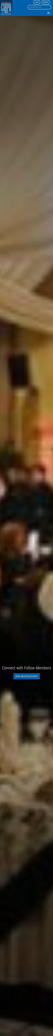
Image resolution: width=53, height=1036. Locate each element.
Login (37, 2)
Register (45, 2)
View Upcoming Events (26, 676)
